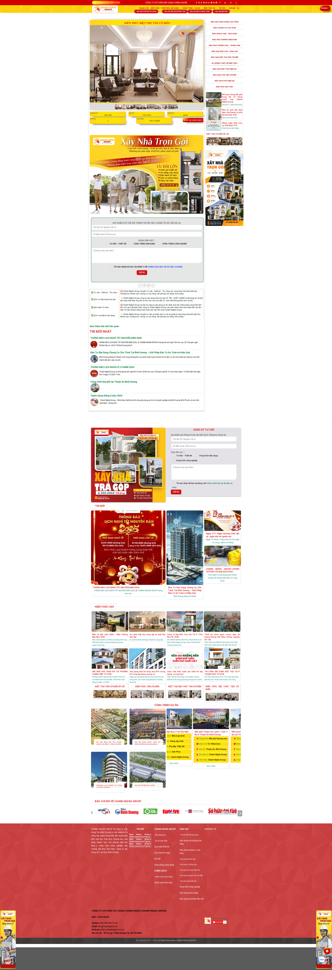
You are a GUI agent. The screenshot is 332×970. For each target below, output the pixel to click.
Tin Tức (222, 8)
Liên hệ (232, 8)
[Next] (239, 692)
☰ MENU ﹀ (325, 8)
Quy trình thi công (162, 853)
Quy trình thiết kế (161, 846)
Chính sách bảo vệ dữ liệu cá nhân (165, 267)
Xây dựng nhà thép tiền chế (191, 899)
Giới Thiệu (154, 8)
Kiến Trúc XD (209, 8)
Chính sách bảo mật (163, 882)
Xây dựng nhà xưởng (188, 893)
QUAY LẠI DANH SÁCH (193, 120)
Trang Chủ (144, 8)
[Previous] (93, 692)
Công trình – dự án (191, 8)
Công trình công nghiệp (189, 887)
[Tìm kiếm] (238, 8)
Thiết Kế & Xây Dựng (170, 8)
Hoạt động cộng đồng (164, 865)
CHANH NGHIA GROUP (186, 940)
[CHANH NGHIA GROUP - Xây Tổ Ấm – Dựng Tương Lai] (105, 9)
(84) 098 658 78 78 (108, 923)
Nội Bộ (157, 859)
